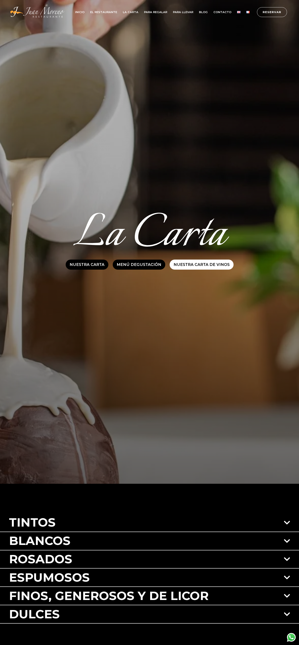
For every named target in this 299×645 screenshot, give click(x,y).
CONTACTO (222, 12)
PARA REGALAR (155, 12)
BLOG (203, 12)
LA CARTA (130, 12)
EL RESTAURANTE (103, 12)
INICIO (79, 12)
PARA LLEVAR (183, 12)
